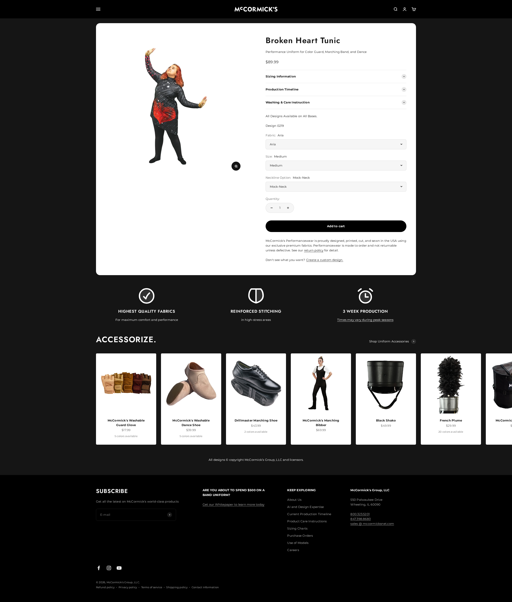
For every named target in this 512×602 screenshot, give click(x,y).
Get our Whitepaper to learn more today (234, 504)
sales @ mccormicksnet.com (372, 524)
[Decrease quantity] (271, 208)
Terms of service (151, 587)
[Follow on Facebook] (98, 568)
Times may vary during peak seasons (365, 320)
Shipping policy (176, 587)
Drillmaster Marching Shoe (256, 420)
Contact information (205, 587)
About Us (294, 500)
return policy (313, 250)
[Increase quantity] (288, 208)
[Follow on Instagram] (109, 568)
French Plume (451, 420)
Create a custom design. (324, 260)
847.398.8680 (360, 519)
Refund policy (105, 587)
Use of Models (297, 543)
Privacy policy (128, 587)
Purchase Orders (300, 536)
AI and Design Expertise (305, 507)
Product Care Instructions (307, 521)
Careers (293, 550)
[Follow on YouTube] (119, 568)
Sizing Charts (297, 528)
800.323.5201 (360, 514)
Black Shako (386, 420)
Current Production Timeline (309, 514)
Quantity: (273, 199)
